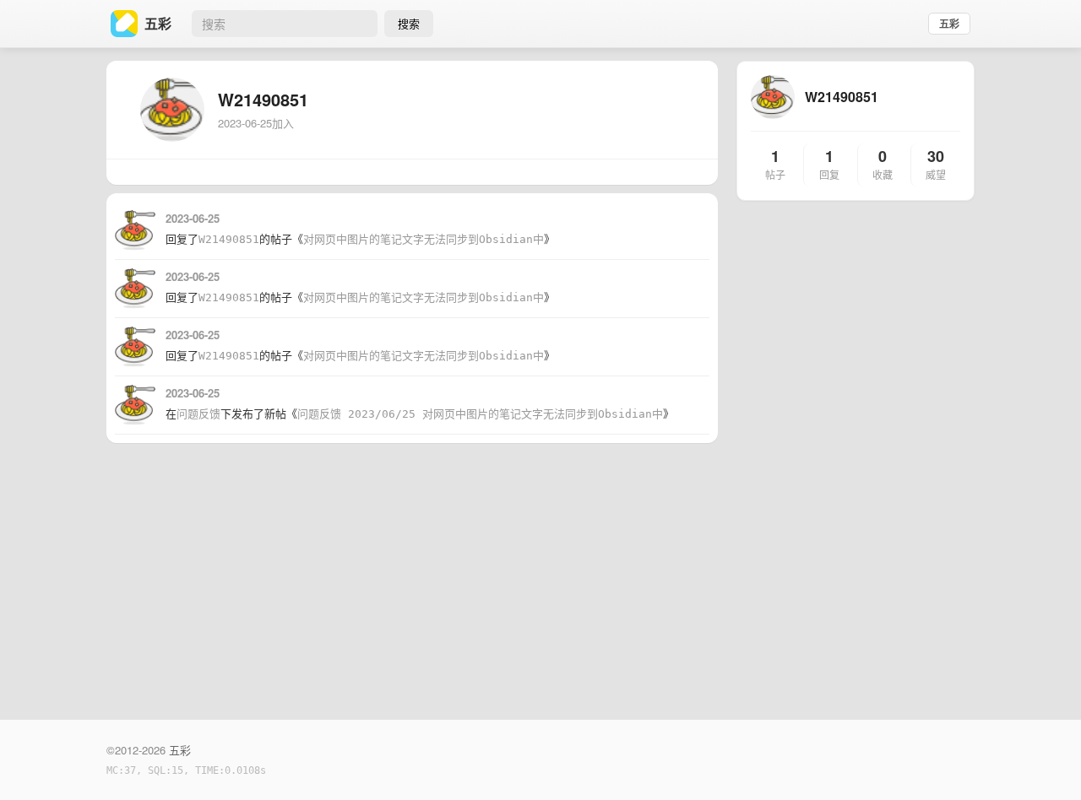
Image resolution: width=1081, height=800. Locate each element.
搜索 (409, 23)
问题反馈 (198, 414)
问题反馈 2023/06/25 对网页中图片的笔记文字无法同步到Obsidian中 (480, 414)
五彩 (949, 23)
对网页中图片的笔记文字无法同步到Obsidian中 (423, 239)
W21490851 (228, 239)
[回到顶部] (1045, 761)
